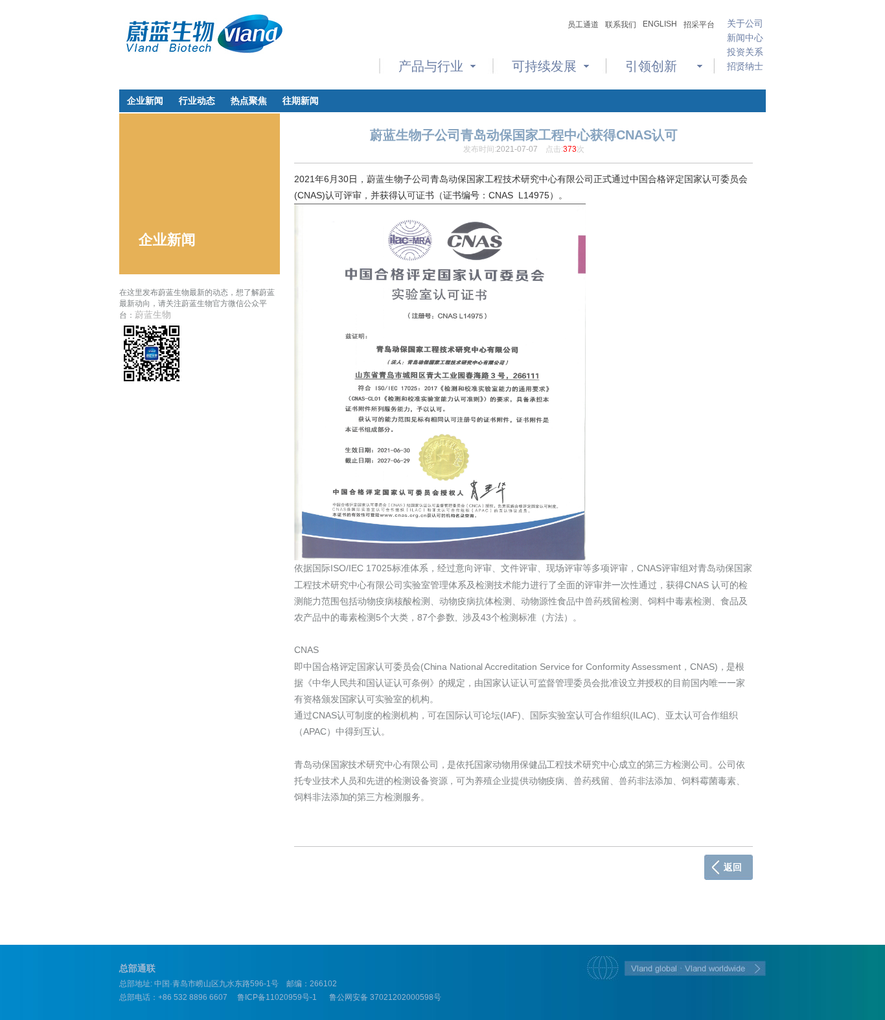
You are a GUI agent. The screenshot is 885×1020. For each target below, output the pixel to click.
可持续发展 (544, 66)
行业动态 (197, 100)
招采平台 (699, 24)
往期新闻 (300, 100)
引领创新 (651, 66)
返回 (733, 867)
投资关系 (745, 52)
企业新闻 (145, 100)
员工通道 (583, 24)
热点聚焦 (249, 100)
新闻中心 (745, 37)
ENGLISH (660, 24)
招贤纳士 (745, 66)
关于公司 (745, 23)
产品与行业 (430, 66)
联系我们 (620, 24)
